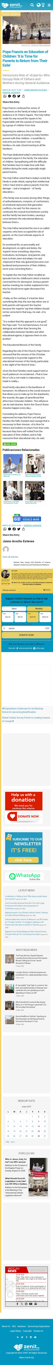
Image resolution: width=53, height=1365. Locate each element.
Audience (21, 1326)
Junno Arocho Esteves (35, 90)
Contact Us (38, 1331)
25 (8, 1136)
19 (14, 1131)
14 (26, 1126)
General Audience (10, 14)
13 (20, 1126)
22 (33, 1131)
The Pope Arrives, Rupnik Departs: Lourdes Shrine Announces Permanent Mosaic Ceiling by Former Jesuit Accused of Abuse (31, 959)
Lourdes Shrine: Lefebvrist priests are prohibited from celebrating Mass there (31, 973)
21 (26, 1131)
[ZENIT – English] (15, 5)
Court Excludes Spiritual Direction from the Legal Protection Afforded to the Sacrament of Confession (24, 906)
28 (26, 1136)
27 (20, 1136)
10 (45, 1121)
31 (45, 1136)
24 (45, 1131)
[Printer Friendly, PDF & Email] (10, 444)
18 (8, 1131)
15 (33, 1126)
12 (14, 1126)
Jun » (13, 1142)
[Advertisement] (26, 687)
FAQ (14, 1326)
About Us (6, 1326)
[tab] (15, 1270)
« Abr (7, 1142)
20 (20, 1131)
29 (33, 1136)
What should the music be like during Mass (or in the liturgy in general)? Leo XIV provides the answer (31, 1004)
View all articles (10, 556)
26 (14, 1136)
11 (8, 1126)
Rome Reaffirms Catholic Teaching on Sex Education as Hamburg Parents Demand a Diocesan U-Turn (31, 1018)
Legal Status (15, 1331)
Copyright (27, 1331)
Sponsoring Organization (39, 1326)
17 (45, 1126)
